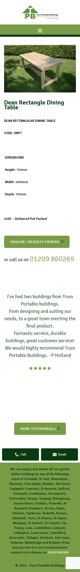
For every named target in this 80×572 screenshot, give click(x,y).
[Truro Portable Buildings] (40, 21)
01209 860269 (58, 552)
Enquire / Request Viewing (34, 242)
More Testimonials (38, 429)
